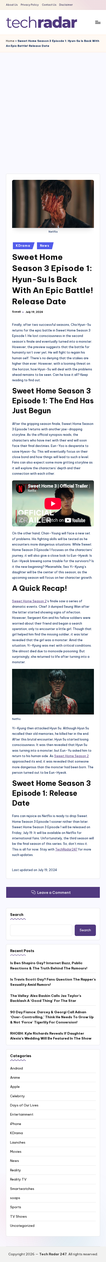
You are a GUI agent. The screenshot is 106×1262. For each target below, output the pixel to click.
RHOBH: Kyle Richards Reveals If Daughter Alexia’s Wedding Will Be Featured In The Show (50, 1036)
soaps (15, 1198)
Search (16, 914)
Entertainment (21, 1114)
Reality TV (18, 1179)
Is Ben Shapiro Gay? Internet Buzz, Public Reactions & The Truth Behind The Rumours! (48, 965)
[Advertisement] (53, 108)
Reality (15, 1170)
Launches (17, 1142)
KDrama (23, 245)
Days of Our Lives (24, 1105)
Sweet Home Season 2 (29, 601)
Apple (15, 1086)
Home (10, 41)
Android (16, 1068)
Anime (15, 1077)
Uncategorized (22, 1225)
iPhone (15, 1124)
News (44, 245)
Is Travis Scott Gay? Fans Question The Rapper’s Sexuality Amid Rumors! (53, 982)
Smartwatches (22, 1188)
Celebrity (17, 1096)
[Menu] (97, 22)
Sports (15, 1207)
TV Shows (18, 1216)
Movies (15, 1151)
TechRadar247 (66, 849)
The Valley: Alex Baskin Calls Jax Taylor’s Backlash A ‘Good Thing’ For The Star (45, 998)
